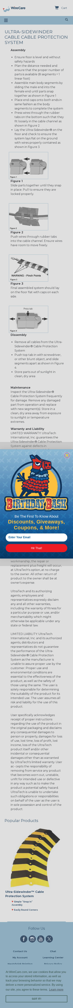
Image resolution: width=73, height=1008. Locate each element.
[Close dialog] (67, 455)
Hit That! (36, 548)
